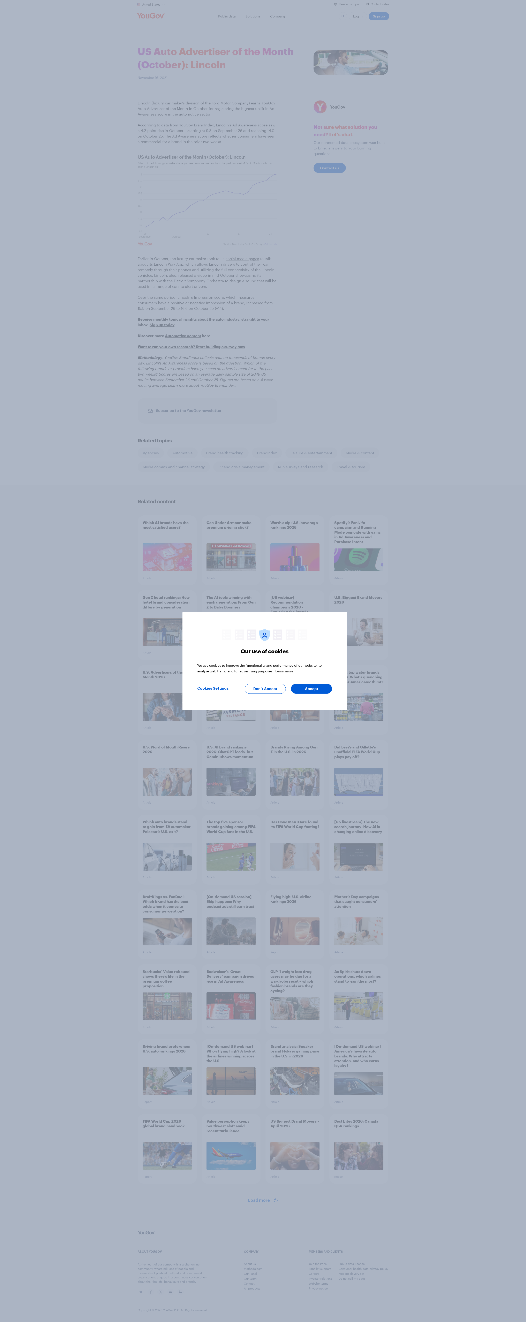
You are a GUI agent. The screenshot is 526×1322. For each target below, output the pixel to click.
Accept (311, 688)
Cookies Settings (213, 688)
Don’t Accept (265, 688)
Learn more (284, 671)
